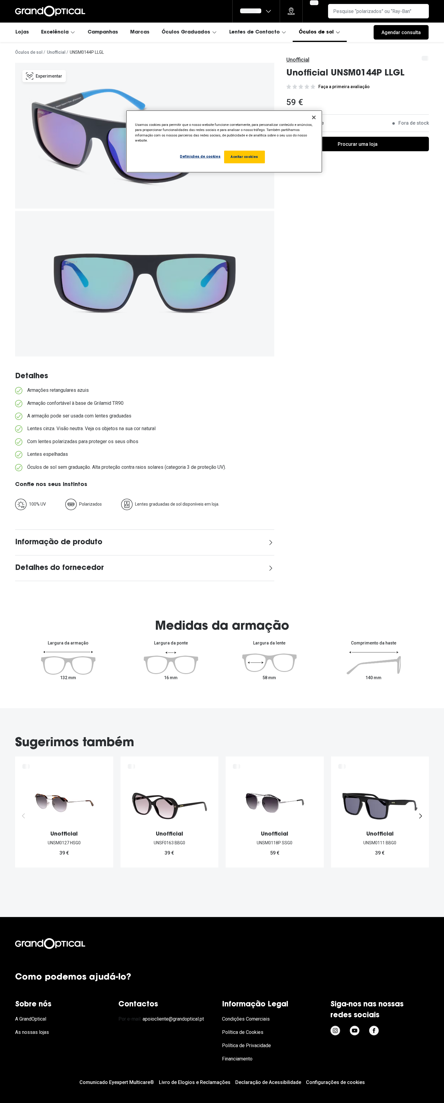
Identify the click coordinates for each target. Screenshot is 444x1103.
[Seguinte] (420, 815)
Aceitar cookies (244, 157)
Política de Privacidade (246, 1045)
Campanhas (103, 32)
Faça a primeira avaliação (344, 87)
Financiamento (237, 1059)
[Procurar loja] (291, 11)
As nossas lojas (32, 1032)
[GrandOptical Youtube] (354, 1030)
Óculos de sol (316, 32)
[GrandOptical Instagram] (335, 1030)
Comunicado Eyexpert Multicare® (116, 1082)
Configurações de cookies (335, 1082)
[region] (224, 141)
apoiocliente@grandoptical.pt (173, 1019)
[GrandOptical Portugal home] (60, 944)
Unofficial (56, 52)
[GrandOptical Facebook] (374, 1030)
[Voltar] (23, 815)
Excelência (55, 32)
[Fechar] (313, 117)
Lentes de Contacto (254, 32)
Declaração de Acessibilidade (268, 1082)
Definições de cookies (200, 156)
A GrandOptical (30, 1019)
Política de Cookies (242, 1032)
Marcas (140, 32)
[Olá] (256, 11)
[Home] (50, 11)
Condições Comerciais (246, 1019)
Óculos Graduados (186, 32)
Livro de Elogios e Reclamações (194, 1082)
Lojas (22, 32)
